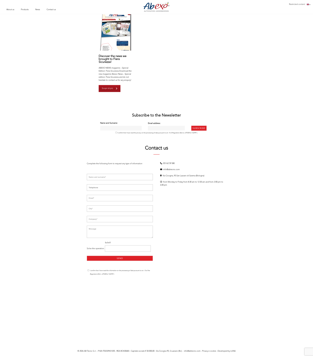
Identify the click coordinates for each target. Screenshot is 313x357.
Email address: (154, 123)
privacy (138, 133)
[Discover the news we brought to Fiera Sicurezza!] (115, 32)
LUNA (233, 351)
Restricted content (297, 4)
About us (10, 10)
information (113, 270)
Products (25, 10)
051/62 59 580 (168, 163)
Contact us (51, 10)
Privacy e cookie (209, 351)
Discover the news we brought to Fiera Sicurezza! (112, 59)
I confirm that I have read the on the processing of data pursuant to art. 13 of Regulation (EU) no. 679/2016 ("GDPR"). (157, 133)
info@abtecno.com (171, 170)
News (37, 10)
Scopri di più (107, 88)
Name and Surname (108, 123)
